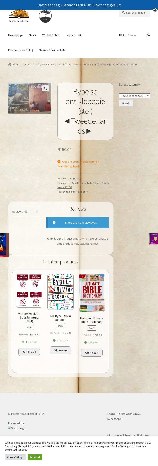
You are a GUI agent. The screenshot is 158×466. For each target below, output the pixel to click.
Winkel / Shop (51, 35)
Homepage (15, 35)
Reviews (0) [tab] (19, 211)
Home (16, 64)
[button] (45, 88)
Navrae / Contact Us (52, 50)
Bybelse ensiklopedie (75, 191)
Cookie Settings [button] (15, 457)
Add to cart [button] (29, 352)
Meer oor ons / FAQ (20, 50)
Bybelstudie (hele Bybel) (85, 183)
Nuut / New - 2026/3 (70, 64)
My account (73, 35)
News (32, 35)
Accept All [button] (35, 457)
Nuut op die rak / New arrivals (39, 64)
